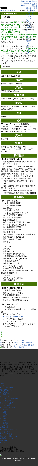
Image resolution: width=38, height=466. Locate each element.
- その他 (4, 425)
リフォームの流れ (7, 434)
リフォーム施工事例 (7, 407)
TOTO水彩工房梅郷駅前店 (13, 317)
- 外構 (3, 418)
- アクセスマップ (7, 401)
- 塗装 (3, 421)
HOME (2, 383)
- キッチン (4, 410)
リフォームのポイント (8, 429)
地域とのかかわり (7, 390)
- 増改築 (4, 423)
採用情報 (3, 440)
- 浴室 (3, 412)
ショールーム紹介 (7, 403)
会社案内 (3, 392)
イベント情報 (5, 405)
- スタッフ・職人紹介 (9, 399)
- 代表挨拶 (4, 396)
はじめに (3, 385)
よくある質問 (5, 432)
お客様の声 (4, 427)
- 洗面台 (4, 416)
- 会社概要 (4, 394)
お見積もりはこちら (7, 438)
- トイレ (4, 414)
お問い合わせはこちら (8, 436)
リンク (2, 443)
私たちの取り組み (7, 387)
